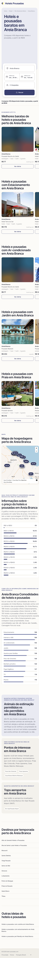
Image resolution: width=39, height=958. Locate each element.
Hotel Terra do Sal (7, 221)
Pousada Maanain (7, 349)
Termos (12, 955)
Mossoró (4, 850)
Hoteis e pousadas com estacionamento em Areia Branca (18, 930)
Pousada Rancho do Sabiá (10, 156)
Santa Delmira (6, 855)
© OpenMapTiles (16, 480)
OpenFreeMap (7, 480)
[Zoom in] (36, 448)
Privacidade (5, 955)
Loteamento (5, 876)
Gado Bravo (5, 891)
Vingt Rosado (6, 860)
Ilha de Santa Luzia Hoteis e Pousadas (14, 845)
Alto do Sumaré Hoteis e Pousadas (13, 840)
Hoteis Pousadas (14, 3)
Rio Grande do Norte (20, 11)
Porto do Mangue (7, 881)
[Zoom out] (36, 451)
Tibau (3, 896)
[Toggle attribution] (37, 480)
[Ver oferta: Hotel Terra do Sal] (18, 204)
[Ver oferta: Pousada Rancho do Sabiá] (18, 139)
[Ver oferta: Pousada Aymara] (18, 393)
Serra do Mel (6, 866)
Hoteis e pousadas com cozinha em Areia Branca (18, 924)
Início (5, 11)
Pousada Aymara (7, 410)
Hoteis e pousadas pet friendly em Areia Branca (17, 936)
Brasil (10, 11)
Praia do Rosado (7, 886)
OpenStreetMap (8, 482)
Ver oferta (17, 166)
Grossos (4, 871)
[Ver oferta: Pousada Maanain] (18, 331)
